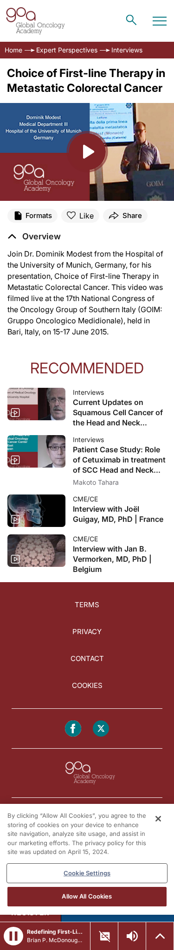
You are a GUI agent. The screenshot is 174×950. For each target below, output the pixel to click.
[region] (87, 859)
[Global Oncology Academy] (35, 20)
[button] (34, 237)
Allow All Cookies (87, 896)
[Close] (158, 819)
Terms (87, 604)
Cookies (87, 685)
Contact (87, 658)
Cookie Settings (87, 873)
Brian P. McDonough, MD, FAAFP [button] (55, 940)
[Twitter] (101, 728)
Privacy (87, 631)
